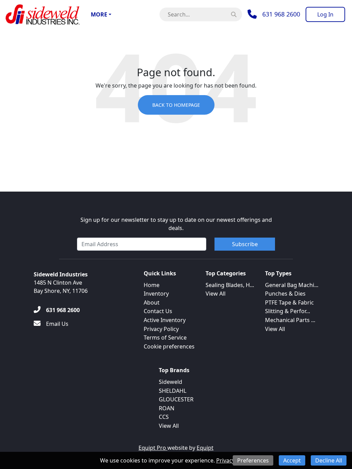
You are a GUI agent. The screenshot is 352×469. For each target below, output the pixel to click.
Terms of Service (165, 337)
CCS (164, 417)
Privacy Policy (161, 329)
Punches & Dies (285, 293)
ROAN (166, 408)
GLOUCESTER (176, 399)
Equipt (205, 447)
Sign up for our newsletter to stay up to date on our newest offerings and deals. (176, 224)
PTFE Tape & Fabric (289, 302)
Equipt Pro (153, 447)
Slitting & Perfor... (287, 311)
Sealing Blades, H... (230, 285)
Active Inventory (165, 320)
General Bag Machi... (291, 285)
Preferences (253, 460)
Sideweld (170, 382)
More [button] (99, 14)
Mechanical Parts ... (290, 320)
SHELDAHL (172, 390)
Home (152, 285)
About (152, 302)
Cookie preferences (169, 346)
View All (216, 293)
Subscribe (245, 244)
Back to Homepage (176, 105)
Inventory (156, 293)
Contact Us (158, 311)
